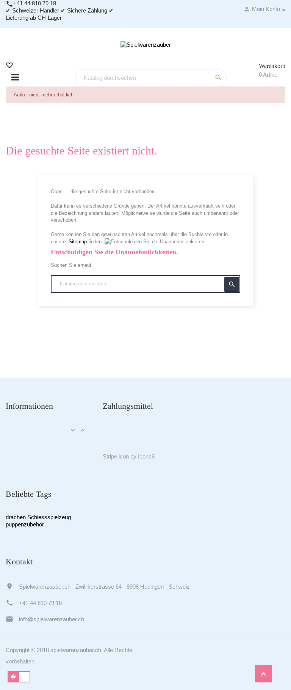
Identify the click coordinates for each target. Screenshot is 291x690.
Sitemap (78, 241)
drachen (16, 517)
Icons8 (146, 456)
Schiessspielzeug (49, 517)
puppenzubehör (25, 524)
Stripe (110, 456)
